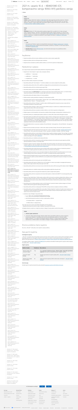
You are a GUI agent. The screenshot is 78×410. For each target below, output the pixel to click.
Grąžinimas (17, 395)
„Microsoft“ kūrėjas (53, 391)
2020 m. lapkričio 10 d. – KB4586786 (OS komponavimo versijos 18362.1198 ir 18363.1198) (13, 214)
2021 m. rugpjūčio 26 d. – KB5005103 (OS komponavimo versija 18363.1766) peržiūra (13, 93)
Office (24, 1)
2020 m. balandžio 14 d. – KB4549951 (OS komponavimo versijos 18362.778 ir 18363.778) (13, 289)
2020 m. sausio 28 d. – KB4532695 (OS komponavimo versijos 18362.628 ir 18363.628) (13, 326)
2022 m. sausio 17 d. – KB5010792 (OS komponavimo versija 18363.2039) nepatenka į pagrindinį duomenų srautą (13, 60)
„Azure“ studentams (30, 403)
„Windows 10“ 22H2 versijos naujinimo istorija (12, 6)
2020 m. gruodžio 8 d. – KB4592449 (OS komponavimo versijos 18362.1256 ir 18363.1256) (13, 196)
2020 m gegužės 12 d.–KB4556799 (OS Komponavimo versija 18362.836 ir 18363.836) (13, 277)
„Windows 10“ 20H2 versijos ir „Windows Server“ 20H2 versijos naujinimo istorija (13, 18)
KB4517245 (51, 33)
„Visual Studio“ (53, 404)
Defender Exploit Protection (66, 129)
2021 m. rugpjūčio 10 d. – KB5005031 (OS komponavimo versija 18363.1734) (13, 97)
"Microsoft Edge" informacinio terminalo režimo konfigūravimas (36, 146)
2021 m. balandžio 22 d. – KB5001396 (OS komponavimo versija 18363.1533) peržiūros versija (13, 138)
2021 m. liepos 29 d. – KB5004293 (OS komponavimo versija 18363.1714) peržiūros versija (13, 102)
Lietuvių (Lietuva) (8, 407)
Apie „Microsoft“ (65, 393)
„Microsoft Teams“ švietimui (31, 395)
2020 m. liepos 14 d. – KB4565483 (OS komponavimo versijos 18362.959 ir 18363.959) (13, 260)
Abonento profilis (18, 391)
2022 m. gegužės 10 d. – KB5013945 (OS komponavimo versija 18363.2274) (13, 42)
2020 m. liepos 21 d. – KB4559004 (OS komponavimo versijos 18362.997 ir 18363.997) (13, 254)
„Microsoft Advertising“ (42, 400)
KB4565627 (40, 135)
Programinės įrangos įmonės (55, 402)
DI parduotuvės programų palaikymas (56, 395)
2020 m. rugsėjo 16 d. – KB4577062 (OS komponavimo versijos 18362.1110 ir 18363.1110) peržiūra (13, 232)
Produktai (28, 1)
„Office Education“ (30, 398)
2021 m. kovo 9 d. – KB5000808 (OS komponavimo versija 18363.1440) (13, 165)
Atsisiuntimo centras (19, 393)
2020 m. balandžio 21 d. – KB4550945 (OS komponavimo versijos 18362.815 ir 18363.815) (13, 283)
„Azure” (40, 395)
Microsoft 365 (20, 1)
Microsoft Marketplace (54, 399)
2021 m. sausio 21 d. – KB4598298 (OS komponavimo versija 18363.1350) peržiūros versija (13, 186)
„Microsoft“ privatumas (66, 395)
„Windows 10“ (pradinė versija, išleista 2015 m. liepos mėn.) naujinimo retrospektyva (12, 382)
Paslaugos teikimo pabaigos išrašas (13, 38)
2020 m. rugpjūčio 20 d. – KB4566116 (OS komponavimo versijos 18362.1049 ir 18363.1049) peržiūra (13, 243)
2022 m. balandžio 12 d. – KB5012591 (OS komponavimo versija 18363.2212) (13, 46)
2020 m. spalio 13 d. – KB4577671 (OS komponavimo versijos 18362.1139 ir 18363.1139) (13, 226)
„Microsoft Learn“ (53, 393)
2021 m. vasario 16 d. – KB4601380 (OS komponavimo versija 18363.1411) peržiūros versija (13, 170)
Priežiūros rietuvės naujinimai (40, 239)
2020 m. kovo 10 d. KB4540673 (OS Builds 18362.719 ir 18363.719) (13, 310)
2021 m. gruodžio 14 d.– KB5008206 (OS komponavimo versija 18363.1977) (13, 70)
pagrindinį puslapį (34, 46)
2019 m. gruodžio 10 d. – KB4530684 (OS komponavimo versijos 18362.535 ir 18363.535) (13, 337)
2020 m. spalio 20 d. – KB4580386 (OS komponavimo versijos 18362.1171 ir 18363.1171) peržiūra (13, 220)
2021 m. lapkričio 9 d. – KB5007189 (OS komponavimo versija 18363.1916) (13, 74)
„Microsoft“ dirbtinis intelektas (43, 391)
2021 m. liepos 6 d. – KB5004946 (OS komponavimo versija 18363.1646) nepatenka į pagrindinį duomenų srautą (13, 112)
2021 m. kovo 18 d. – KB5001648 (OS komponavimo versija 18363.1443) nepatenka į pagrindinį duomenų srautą (13, 154)
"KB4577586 (43, 19)
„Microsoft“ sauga (41, 393)
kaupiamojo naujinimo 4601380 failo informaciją (54, 265)
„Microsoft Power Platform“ (54, 401)
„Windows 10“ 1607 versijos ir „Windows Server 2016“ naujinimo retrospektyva (13, 373)
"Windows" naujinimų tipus (58, 44)
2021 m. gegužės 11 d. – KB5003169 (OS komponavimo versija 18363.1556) (13, 134)
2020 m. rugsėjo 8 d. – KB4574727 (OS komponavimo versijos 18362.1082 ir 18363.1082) (13, 237)
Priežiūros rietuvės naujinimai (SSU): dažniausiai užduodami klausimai (59, 239)
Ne (48, 386)
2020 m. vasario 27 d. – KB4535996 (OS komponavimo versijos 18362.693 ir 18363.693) (13, 315)
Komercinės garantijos (19, 400)
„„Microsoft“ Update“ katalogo (64, 254)
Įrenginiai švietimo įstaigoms (31, 393)
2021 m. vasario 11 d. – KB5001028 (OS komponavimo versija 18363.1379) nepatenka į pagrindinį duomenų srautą (13, 176)
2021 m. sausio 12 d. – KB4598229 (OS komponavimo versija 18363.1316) (13, 191)
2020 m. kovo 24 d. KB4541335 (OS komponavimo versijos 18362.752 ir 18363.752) (13, 300)
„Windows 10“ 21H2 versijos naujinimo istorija (12, 10)
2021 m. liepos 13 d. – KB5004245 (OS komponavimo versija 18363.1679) (13, 108)
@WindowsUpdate (40, 48)
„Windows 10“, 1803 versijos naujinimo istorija (12, 361)
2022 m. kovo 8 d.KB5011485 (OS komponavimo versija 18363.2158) (13, 50)
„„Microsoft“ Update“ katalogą (34, 242)
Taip (42, 386)
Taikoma (24, 12)
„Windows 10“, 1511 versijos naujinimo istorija (12, 377)
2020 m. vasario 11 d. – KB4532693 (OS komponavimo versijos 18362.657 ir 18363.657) (13, 320)
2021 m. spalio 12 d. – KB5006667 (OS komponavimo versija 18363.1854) (13, 78)
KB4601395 (42, 241)
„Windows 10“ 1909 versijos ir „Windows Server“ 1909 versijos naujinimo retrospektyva (13, 28)
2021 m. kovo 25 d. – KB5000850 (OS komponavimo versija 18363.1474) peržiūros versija (13, 148)
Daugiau (38, 1)
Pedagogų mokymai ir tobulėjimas (32, 400)
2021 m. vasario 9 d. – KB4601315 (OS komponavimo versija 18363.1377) (13, 181)
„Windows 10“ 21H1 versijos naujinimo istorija (12, 14)
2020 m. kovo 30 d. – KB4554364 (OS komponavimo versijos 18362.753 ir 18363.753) (13, 294)
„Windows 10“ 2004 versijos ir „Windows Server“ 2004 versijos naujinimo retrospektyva (13, 23)
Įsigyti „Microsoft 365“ (44, 1)
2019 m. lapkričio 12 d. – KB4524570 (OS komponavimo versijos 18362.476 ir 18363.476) (13, 343)
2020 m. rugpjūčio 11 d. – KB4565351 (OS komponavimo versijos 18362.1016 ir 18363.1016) (13, 249)
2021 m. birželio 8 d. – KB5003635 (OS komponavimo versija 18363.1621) (13, 123)
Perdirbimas (17, 398)
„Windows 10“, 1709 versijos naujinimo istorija (12, 365)
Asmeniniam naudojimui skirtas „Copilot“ (9, 393)
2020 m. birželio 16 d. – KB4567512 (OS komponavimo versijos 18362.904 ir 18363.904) (13, 266)
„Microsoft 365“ (41, 398)
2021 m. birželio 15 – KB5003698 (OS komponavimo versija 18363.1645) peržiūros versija (13, 118)
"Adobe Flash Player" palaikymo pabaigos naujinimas (34, 23)
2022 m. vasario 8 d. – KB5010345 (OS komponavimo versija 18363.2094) (13, 55)
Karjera (64, 391)
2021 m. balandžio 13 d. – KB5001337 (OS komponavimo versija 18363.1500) (13, 144)
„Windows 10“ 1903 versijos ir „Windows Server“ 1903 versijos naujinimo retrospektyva (13, 350)
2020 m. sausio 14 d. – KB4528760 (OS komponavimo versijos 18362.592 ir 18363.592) (13, 332)
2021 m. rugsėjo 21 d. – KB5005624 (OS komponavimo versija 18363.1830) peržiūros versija (13, 83)
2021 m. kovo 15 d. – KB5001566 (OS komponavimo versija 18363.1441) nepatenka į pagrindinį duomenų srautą (13, 160)
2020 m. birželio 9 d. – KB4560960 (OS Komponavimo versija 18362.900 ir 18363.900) (13, 272)
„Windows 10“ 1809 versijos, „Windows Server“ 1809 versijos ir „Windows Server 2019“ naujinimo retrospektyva (13, 356)
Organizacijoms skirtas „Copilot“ (8, 391)
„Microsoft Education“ (31, 391)
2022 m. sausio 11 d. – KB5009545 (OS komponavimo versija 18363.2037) (13, 65)
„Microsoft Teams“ (41, 403)
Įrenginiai (33, 1)
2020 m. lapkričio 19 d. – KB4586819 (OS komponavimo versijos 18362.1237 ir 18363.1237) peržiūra (13, 209)
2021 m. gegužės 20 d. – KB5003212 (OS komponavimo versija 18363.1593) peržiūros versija (13, 128)
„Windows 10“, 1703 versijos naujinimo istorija (12, 369)
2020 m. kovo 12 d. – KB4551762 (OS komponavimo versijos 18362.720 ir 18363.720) (13, 305)
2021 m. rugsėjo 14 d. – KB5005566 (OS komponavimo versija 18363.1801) (13, 89)
